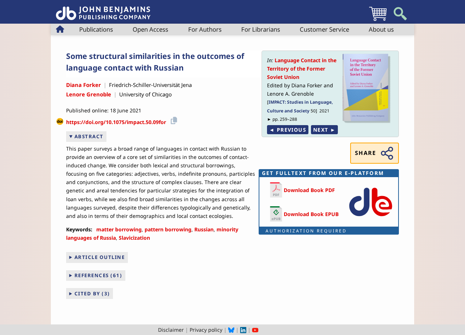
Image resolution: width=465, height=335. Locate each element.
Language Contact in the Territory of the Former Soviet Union (301, 68)
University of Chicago (145, 94)
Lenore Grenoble (88, 94)
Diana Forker (83, 84)
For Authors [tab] (205, 29)
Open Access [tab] (150, 29)
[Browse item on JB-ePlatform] (370, 217)
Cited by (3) (92, 293)
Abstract (89, 136)
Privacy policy (206, 329)
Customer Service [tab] (324, 29)
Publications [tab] (96, 29)
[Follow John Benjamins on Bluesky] (231, 329)
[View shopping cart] (378, 20)
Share (365, 153)
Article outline (99, 257)
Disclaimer (171, 329)
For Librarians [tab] (260, 29)
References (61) (98, 275)
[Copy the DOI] (172, 119)
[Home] (103, 9)
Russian (204, 229)
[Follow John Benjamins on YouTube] (255, 329)
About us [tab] (381, 29)
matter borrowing (119, 229)
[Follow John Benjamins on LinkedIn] (243, 329)
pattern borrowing (168, 229)
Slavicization (134, 237)
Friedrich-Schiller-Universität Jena (150, 84)
